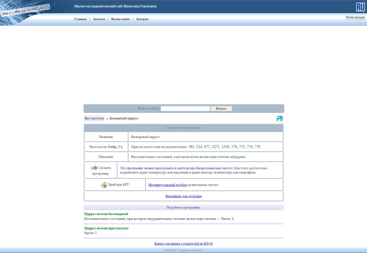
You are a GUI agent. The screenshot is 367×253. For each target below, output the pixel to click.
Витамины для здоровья (183, 196)
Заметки (99, 19)
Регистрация (355, 17)
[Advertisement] (183, 63)
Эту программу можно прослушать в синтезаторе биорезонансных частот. (176, 168)
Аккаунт (142, 19)
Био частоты (94, 118)
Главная (80, 19)
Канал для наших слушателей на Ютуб (183, 243)
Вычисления (120, 19)
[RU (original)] (360, 6)
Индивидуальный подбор (168, 185)
